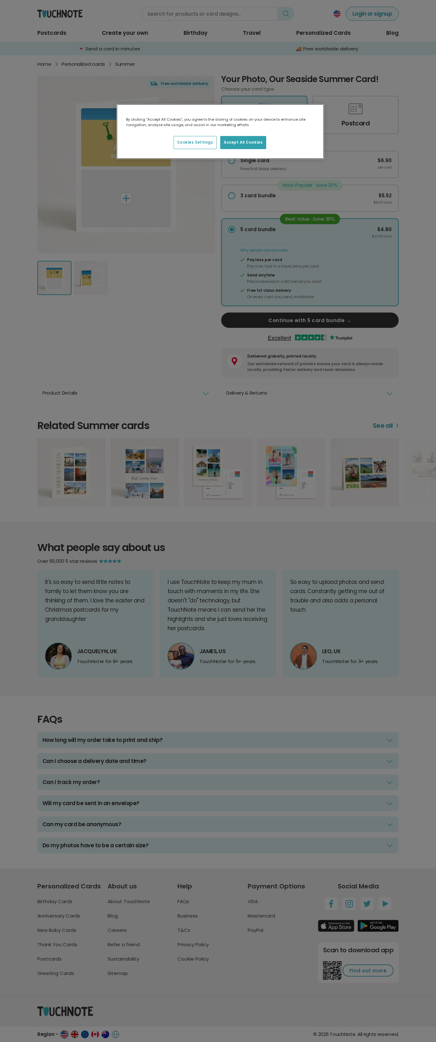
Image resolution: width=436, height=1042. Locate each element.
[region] (220, 131)
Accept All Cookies (243, 142)
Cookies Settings (195, 142)
